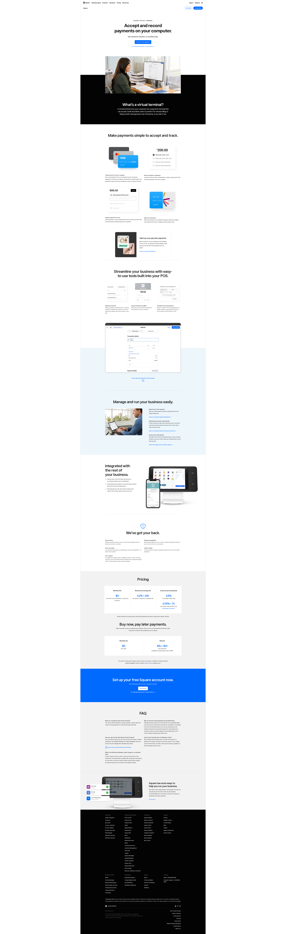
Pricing (165, 817)
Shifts (126, 843)
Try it (151, 799)
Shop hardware (148, 835)
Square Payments (109, 817)
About (145, 877)
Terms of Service (176, 913)
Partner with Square (149, 882)
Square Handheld (148, 822)
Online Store (128, 820)
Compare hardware (149, 832)
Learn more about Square (159, 417)
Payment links (128, 822)
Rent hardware (148, 838)
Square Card (128, 863)
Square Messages (129, 855)
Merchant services (110, 838)
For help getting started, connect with (142, 46)
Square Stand (147, 825)
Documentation (129, 882)
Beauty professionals (110, 882)
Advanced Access (129, 840)
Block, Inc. (178, 928)
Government (177, 921)
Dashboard (127, 838)
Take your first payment (143, 42)
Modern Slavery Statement (174, 923)
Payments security (110, 835)
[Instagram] (180, 906)
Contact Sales (167, 822)
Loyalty (126, 853)
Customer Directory (130, 845)
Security (179, 918)
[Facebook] (178, 906)
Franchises (108, 892)
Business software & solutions (133, 870)
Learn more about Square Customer (162, 431)
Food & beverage (109, 880)
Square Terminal (148, 820)
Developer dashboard (130, 885)
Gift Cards (127, 850)
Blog (165, 825)
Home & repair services (111, 885)
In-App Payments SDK (130, 880)
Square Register (148, 830)
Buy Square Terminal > (169, 608)
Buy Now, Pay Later (110, 830)
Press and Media (148, 880)
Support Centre (168, 820)
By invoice (107, 822)
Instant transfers (129, 860)
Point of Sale (128, 817)
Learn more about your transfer (160, 444)
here (148, 663)
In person (107, 820)
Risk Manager (108, 832)
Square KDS (128, 832)
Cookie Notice (177, 926)
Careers (146, 885)
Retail (126, 825)
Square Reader (148, 817)
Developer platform (130, 877)
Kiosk (126, 835)
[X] (175, 906)
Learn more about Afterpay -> (147, 251)
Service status (167, 832)
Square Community (168, 830)
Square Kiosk (147, 827)
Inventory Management (131, 848)
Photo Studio (128, 868)
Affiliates (146, 887)
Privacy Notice (177, 916)
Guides (165, 827)
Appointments (128, 827)
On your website (109, 827)
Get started (143, 688)
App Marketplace (129, 858)
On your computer (110, 825)
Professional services (110, 887)
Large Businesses (109, 890)
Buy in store (147, 840)
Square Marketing (129, 865)
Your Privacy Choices (175, 911)
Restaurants (128, 830)
